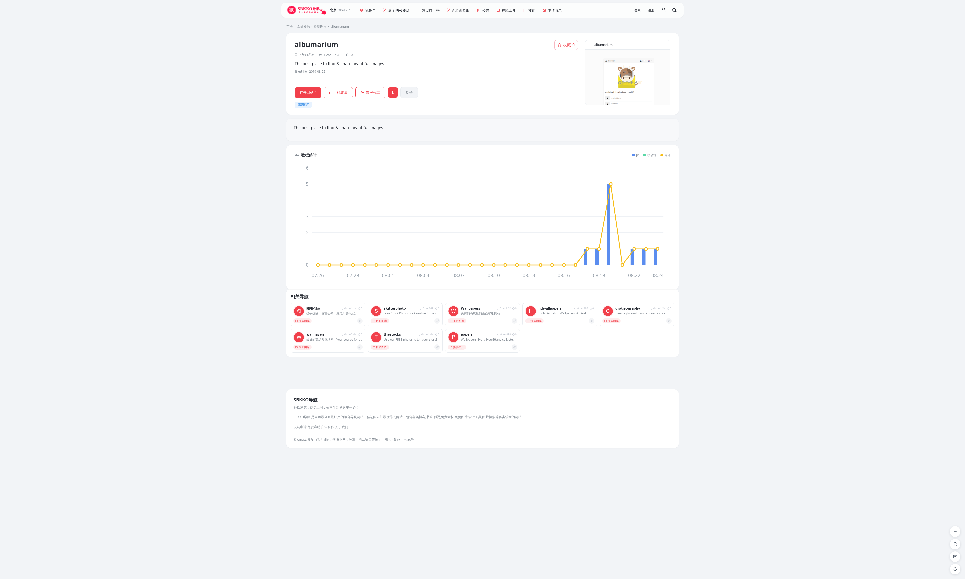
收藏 (569, 45)
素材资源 (303, 26)
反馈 (409, 92)
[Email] (955, 556)
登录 (637, 10)
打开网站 (307, 92)
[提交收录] (955, 531)
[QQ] (955, 544)
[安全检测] (393, 92)
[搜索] (674, 10)
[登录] (663, 10)
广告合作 (327, 427)
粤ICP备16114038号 (399, 439)
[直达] (360, 321)
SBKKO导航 (306, 400)
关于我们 (341, 427)
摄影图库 (320, 26)
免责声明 (313, 427)
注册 (651, 10)
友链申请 (300, 427)
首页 (289, 26)
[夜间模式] (955, 569)
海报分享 (373, 92)
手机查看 (340, 92)
